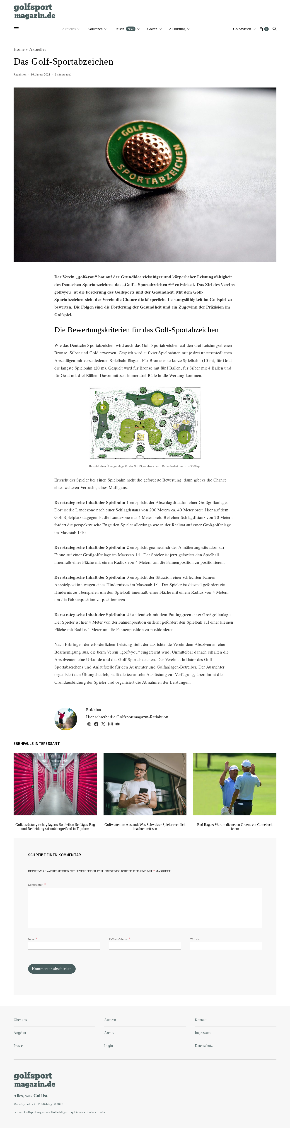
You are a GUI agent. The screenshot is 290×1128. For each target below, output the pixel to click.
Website (195, 939)
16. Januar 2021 (40, 74)
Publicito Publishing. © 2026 (44, 1104)
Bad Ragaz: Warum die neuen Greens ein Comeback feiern (235, 827)
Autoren (110, 1020)
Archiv (109, 1033)
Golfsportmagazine (36, 1112)
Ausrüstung (177, 29)
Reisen (124, 29)
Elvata (101, 1112)
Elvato (90, 1112)
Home (19, 49)
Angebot (20, 1033)
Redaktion (20, 74)
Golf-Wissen (242, 29)
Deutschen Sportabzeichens (87, 284)
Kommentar (35, 884)
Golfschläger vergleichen (67, 1112)
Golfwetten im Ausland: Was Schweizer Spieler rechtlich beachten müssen (145, 827)
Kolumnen (95, 29)
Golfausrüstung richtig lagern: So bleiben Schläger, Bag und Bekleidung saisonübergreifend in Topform (55, 827)
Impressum (202, 1033)
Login (108, 1046)
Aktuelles (69, 29)
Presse (18, 1046)
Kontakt (200, 1020)
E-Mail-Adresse (119, 938)
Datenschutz (204, 1046)
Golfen (152, 29)
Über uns (20, 1020)
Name (33, 938)
